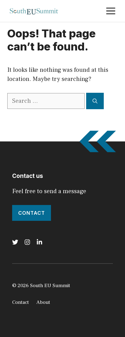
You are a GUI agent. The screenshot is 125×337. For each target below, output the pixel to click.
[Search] (95, 101)
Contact (31, 213)
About (43, 302)
